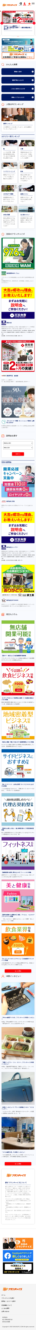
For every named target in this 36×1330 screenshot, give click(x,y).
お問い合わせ (5, 1311)
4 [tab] (16, 36)
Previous (2, 23)
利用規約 (4, 1317)
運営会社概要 (6, 1321)
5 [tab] (18, 36)
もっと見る (18, 971)
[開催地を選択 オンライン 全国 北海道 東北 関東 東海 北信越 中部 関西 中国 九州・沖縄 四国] (18, 443)
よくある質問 (5, 1308)
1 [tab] (12, 36)
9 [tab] (24, 36)
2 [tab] (13, 36)
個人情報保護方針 (7, 1319)
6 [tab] (19, 36)
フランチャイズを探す (7, 1298)
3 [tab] (15, 36)
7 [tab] (21, 36)
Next (34, 23)
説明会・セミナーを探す (8, 1301)
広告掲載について (6, 1305)
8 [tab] (22, 36)
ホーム (3, 1295)
